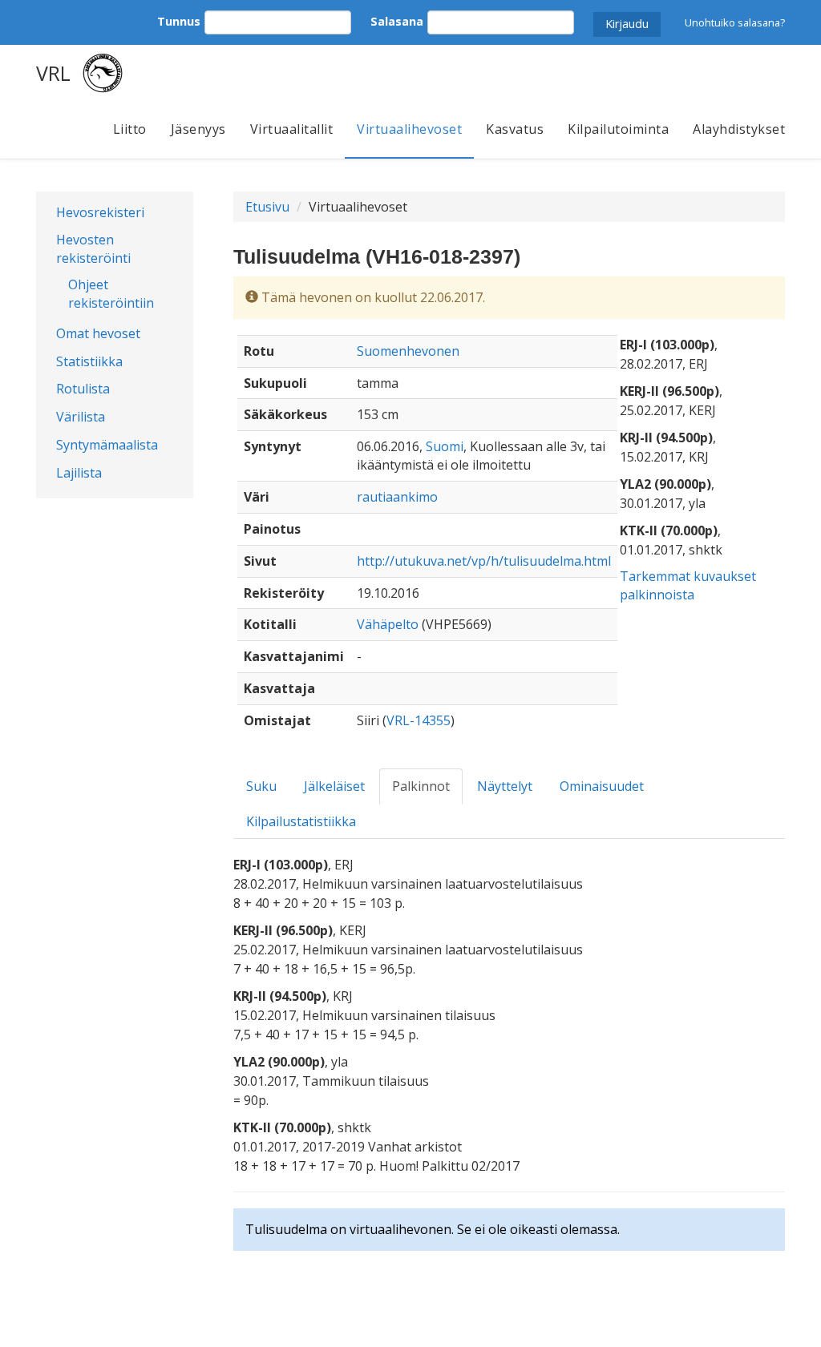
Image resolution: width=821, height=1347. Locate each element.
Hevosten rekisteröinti (93, 249)
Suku (261, 786)
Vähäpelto (388, 624)
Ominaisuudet (602, 786)
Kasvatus (515, 129)
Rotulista (83, 388)
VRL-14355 (418, 720)
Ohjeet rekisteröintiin (111, 294)
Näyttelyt (504, 786)
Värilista (80, 416)
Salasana (396, 21)
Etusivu (267, 207)
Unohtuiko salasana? (735, 22)
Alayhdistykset (739, 129)
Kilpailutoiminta (618, 129)
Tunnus (178, 21)
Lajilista (79, 473)
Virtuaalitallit (292, 129)
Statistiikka (89, 361)
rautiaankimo (397, 497)
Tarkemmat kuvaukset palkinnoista (688, 585)
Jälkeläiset (334, 786)
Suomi (444, 446)
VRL (53, 73)
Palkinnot (421, 786)
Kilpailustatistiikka (301, 821)
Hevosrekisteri (100, 212)
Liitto (130, 129)
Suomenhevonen (408, 351)
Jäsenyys (198, 129)
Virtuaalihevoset (409, 129)
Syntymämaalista (107, 445)
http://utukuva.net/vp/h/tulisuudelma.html (484, 561)
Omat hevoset (98, 333)
